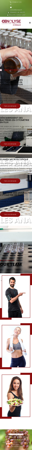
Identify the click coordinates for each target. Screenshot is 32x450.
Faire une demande (10, 106)
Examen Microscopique (14, 159)
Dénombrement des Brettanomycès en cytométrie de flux (11, 82)
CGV (22, 444)
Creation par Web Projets (16, 446)
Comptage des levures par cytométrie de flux (16, 194)
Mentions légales (14, 444)
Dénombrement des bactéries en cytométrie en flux (14, 120)
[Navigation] (30, 22)
